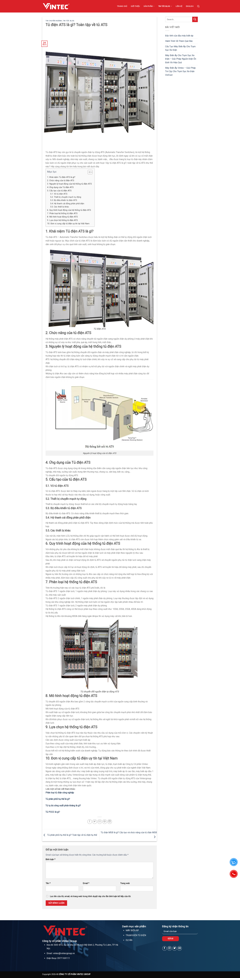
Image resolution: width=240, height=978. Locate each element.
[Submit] (195, 19)
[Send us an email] (179, 948)
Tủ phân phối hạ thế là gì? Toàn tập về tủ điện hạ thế (72, 835)
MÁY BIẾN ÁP (132, 930)
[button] (89, 172)
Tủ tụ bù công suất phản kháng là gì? (63, 805)
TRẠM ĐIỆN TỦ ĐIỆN (136, 935)
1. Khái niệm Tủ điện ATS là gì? (61, 177)
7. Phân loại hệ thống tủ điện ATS (62, 213)
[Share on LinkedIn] (109, 821)
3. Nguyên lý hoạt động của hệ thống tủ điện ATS (69, 184)
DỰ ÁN (129, 940)
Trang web (125, 883)
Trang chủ (122, 6)
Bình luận (50, 859)
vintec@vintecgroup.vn (64, 953)
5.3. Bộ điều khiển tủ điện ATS (63, 200)
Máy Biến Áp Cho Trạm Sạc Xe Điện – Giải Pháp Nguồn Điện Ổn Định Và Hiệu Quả (180, 59)
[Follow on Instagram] (169, 948)
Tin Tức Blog (164, 6)
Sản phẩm (148, 6)
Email (86, 883)
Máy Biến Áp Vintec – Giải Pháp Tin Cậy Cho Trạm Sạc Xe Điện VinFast (180, 71)
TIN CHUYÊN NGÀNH (54, 21)
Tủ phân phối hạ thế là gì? (58, 799)
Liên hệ (179, 6)
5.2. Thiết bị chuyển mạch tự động (65, 197)
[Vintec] (56, 6)
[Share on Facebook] (89, 821)
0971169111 (63, 958)
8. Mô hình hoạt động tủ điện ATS (62, 216)
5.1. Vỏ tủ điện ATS (58, 194)
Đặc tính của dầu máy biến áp (179, 35)
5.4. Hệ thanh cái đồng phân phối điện (67, 203)
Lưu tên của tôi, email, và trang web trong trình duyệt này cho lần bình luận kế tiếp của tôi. (90, 896)
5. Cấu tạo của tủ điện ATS (59, 190)
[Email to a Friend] (99, 821)
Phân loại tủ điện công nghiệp (60, 792)
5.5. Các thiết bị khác (59, 207)
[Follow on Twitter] (174, 948)
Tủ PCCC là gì (52, 812)
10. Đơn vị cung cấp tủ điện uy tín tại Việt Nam (68, 223)
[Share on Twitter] (94, 821)
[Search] (198, 6)
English (189, 6)
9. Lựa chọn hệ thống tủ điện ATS (62, 220)
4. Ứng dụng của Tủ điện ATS (60, 187)
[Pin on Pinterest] (104, 821)
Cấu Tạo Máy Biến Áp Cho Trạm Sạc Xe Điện (180, 48)
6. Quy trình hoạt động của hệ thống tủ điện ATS (69, 210)
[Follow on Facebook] (164, 948)
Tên (48, 883)
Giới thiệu (135, 6)
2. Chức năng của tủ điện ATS (60, 180)
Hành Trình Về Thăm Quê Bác (179, 41)
